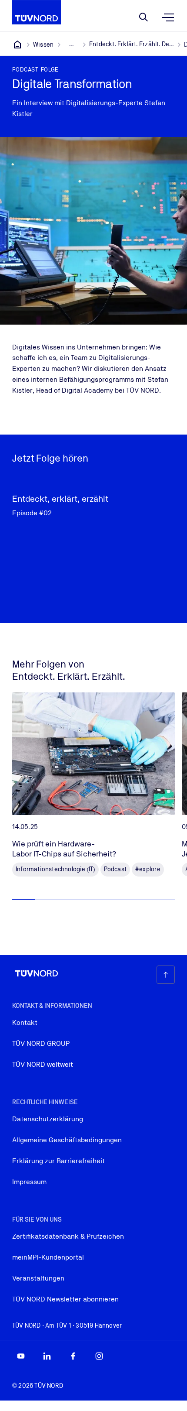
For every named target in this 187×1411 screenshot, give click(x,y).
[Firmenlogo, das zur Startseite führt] (36, 12)
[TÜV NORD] (17, 44)
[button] (23, 899)
